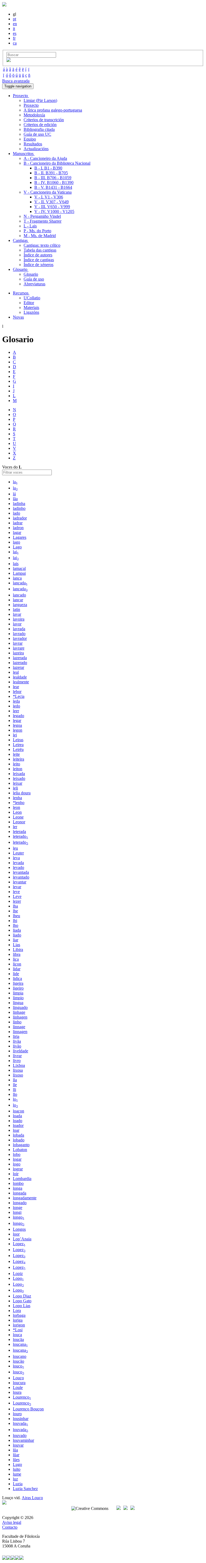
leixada (19, 773)
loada (17, 1116)
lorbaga (19, 1315)
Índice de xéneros (38, 264)
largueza (20, 604)
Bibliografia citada (39, 129)
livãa (17, 1041)
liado (17, 935)
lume (17, 1474)
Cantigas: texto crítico (42, 245)
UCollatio (32, 298)
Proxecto (31, 105)
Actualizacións (36, 148)
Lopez (19, 1243)
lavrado (19, 633)
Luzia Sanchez (25, 1488)
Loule (18, 1387)
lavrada (19, 628)
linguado (20, 1007)
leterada (19, 831)
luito (16, 1469)
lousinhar (20, 1418)
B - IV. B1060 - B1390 (53, 182)
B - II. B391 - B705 (51, 173)
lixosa (18, 1070)
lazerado (20, 662)
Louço (18, 1378)
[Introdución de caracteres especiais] (8, 60)
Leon (17, 812)
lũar (16, 1455)
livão (17, 1046)
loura (17, 1392)
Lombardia (22, 1178)
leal (16, 672)
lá (14, 494)
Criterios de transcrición (44, 119)
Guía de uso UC (37, 134)
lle (15, 1084)
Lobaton (20, 1149)
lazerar (18, 667)
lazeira (18, 653)
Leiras (18, 740)
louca (17, 1334)
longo (18, 1217)
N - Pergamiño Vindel (42, 216)
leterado (20, 836)
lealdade (20, 677)
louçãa (18, 1339)
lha (15, 906)
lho (15, 925)
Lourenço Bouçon (28, 1409)
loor (16, 1234)
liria (16, 1036)
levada (18, 862)
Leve (17, 896)
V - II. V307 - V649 (51, 202)
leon (16, 807)
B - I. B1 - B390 (48, 168)
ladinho (19, 508)
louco (18, 1366)
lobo (16, 1154)
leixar (17, 783)
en (15, 23)
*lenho (18, 802)
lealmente (21, 682)
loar (16, 1130)
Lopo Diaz (22, 1296)
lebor (17, 691)
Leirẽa (18, 749)
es (14, 33)
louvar (18, 1445)
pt (14, 19)
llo (15, 1094)
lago (16, 542)
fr (14, 38)
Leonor (19, 822)
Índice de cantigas (39, 259)
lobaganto (21, 1144)
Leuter (18, 853)
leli (15, 788)
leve (16, 891)
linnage (19, 1026)
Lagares (19, 537)
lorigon (19, 1325)
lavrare (18, 648)
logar (17, 1159)
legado (18, 715)
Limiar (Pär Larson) (40, 100)
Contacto (9, 1527)
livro (17, 1060)
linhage (19, 1012)
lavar (17, 614)
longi (17, 1212)
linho (17, 1022)
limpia (18, 993)
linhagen (20, 1017)
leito (16, 764)
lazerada (20, 657)
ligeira (18, 983)
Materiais (31, 307)
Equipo (30, 139)
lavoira (18, 619)
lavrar (18, 643)
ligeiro (18, 988)
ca (15, 43)
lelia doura (22, 793)
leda (16, 701)
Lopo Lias (21, 1305)
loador (18, 1125)
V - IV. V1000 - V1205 (54, 211)
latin (16, 609)
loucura (19, 1382)
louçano (19, 1356)
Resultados (33, 144)
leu (15, 848)
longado (20, 1202)
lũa (15, 1450)
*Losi (18, 1330)
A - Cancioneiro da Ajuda (45, 158)
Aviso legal (11, 1522)
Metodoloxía (34, 115)
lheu (16, 915)
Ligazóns (31, 312)
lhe (15, 911)
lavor (17, 624)
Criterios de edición (40, 124)
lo (15, 1099)
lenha (17, 797)
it (14, 28)
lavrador (20, 638)
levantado (21, 877)
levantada (21, 872)
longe (17, 1207)
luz (15, 1479)
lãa (15, 498)
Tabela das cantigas (40, 250)
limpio (18, 998)
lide (16, 973)
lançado (19, 595)
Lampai (19, 573)
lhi (15, 920)
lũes (16, 1459)
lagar (17, 532)
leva (16, 858)
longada (19, 1193)
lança (17, 578)
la (15, 482)
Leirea (18, 744)
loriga (18, 1320)
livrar (17, 1055)
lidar (16, 969)
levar (17, 886)
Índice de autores (38, 255)
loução (18, 1361)
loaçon (18, 1111)
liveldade (20, 1051)
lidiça (17, 978)
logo (16, 1164)
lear (16, 686)
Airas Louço (32, 1497)
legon (17, 730)
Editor (29, 302)
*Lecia (18, 696)
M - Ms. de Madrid (40, 235)
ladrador (20, 518)
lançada (20, 583)
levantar (19, 882)
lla (15, 1080)
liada (17, 930)
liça (16, 959)
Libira (18, 949)
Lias (16, 944)
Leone (18, 817)
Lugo (17, 1464)
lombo (18, 1183)
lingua (18, 1002)
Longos (19, 1229)
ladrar (18, 523)
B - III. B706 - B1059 (52, 177)
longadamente (24, 1198)
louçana (20, 1344)
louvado (20, 1435)
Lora (17, 1310)
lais (16, 563)
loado (17, 1120)
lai (16, 552)
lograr (18, 1169)
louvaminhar (23, 1440)
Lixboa (19, 1065)
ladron (18, 527)
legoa (17, 725)
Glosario (31, 274)
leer (16, 711)
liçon (17, 964)
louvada (20, 1423)
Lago (17, 547)
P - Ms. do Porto (37, 230)
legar (17, 720)
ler (15, 826)
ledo (16, 706)
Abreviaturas (34, 284)
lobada (18, 1135)
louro (17, 1413)
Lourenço (22, 1397)
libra (16, 954)
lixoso (18, 1075)
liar (15, 940)
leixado (19, 778)
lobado (18, 1140)
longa (17, 1188)
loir (16, 1173)
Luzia (18, 1483)
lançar (18, 600)
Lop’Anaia (22, 1239)
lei (15, 735)
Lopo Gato (22, 1301)
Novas (18, 317)
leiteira (18, 759)
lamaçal (19, 568)
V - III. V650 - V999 (52, 206)
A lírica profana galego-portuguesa (53, 110)
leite (16, 754)
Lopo (18, 1278)
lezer (17, 901)
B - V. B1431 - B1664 (53, 187)
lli (14, 1089)
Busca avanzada (16, 81)
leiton (17, 768)
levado (18, 867)
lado (16, 513)
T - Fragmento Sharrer (42, 221)
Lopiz (18, 1273)
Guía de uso (34, 279)
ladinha (19, 503)
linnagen (20, 1031)
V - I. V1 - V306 (48, 197)
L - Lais (30, 226)
